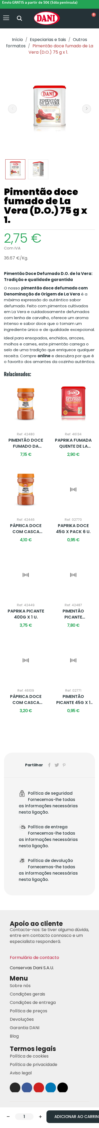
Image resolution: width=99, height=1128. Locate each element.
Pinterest (64, 765)
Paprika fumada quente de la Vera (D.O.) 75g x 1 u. (73, 443)
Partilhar (49, 765)
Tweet (56, 765)
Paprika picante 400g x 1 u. (26, 614)
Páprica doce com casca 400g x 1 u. (25, 529)
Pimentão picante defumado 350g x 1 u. (73, 614)
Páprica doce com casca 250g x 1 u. (25, 700)
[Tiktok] (62, 1088)
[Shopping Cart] (91, 18)
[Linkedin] (50, 1088)
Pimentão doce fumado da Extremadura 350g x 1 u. (25, 443)
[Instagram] (15, 1088)
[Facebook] (27, 1088)
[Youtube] (39, 1088)
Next (86, 108)
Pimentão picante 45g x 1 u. (73, 700)
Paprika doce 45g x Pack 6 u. (73, 528)
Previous (12, 108)
